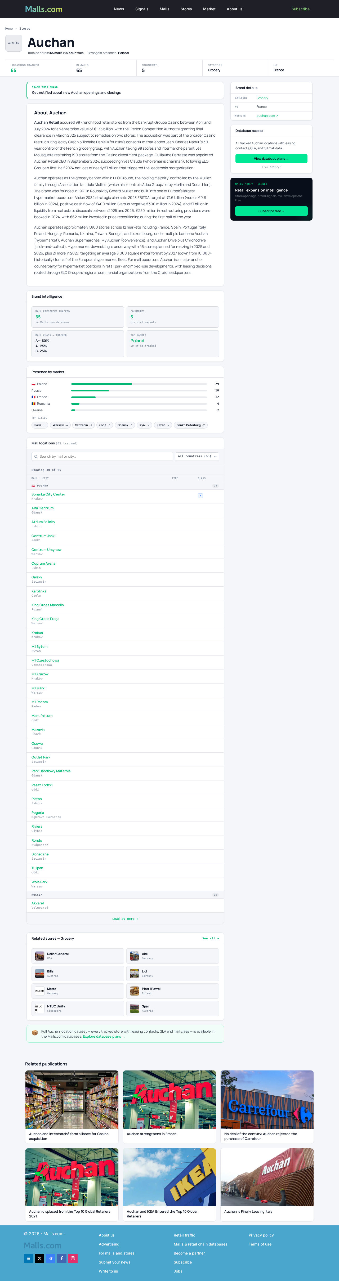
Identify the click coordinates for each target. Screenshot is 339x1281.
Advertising (109, 1244)
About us (235, 9)
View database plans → (271, 158)
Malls (165, 9)
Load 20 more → (125, 919)
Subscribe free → (271, 211)
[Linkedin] (28, 1258)
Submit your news (115, 1262)
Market (209, 9)
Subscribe (301, 9)
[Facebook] (61, 1258)
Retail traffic (184, 1235)
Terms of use (260, 1244)
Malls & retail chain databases (201, 1244)
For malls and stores (117, 1253)
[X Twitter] (39, 1258)
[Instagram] (73, 1258)
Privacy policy (261, 1235)
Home (9, 28)
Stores (186, 9)
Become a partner (189, 1253)
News (119, 9)
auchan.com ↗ (267, 115)
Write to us (108, 1271)
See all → (210, 938)
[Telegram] (50, 1258)
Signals (142, 9)
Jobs (178, 1271)
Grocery (262, 98)
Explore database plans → (104, 1036)
